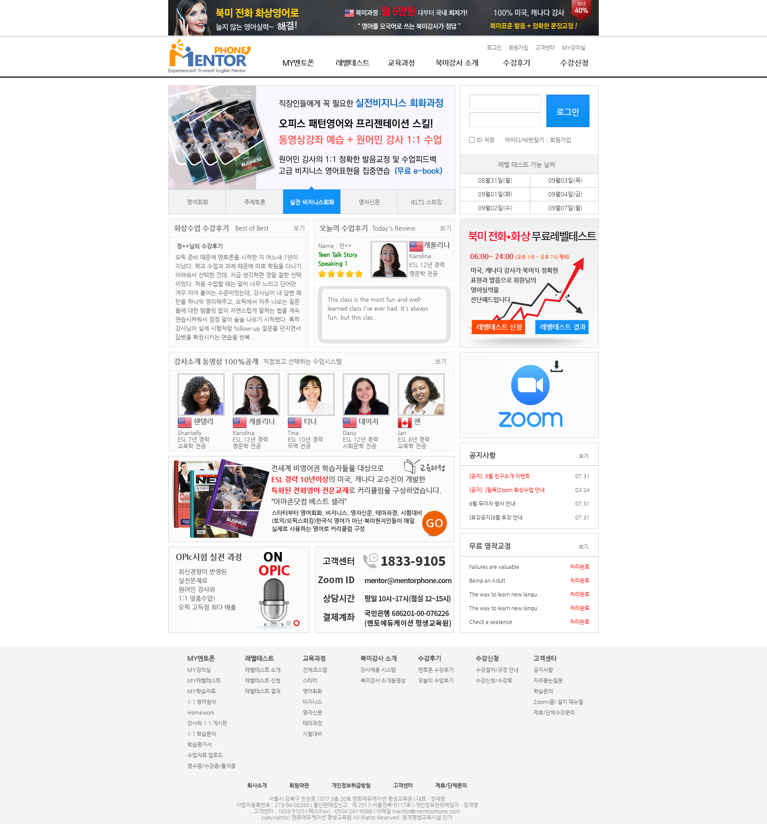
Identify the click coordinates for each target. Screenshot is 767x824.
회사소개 (257, 785)
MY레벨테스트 (204, 680)
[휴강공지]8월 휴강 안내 (495, 517)
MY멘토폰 (298, 62)
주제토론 (254, 202)
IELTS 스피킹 (426, 202)
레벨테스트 (353, 62)
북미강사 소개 (456, 62)
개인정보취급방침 (351, 785)
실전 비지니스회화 (312, 202)
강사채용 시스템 (378, 670)
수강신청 (574, 62)
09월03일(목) (565, 180)
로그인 (494, 47)
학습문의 (543, 691)
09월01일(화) (495, 194)
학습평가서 (199, 744)
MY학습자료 (201, 691)
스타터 (310, 680)
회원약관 (299, 785)
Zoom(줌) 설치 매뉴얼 (558, 702)
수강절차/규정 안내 (497, 670)
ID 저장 (484, 139)
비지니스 (312, 702)
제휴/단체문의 (451, 785)
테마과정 (312, 723)
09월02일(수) (495, 207)
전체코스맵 (315, 670)
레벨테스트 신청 (263, 680)
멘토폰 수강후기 (436, 670)
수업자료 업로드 (205, 755)
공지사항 (543, 670)
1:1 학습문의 (201, 734)
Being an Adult (487, 580)
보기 (299, 228)
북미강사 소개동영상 (383, 680)
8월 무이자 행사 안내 (492, 503)
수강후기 (516, 62)
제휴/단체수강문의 (554, 712)
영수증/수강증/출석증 (211, 766)
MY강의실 (573, 47)
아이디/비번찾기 (524, 139)
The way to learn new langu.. (505, 594)
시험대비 (312, 734)
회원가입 (518, 47)
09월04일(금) (565, 194)
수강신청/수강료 (494, 680)
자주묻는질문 (548, 680)
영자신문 (369, 202)
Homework (200, 712)
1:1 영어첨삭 (201, 702)
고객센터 (545, 47)
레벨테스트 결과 (263, 691)
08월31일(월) (495, 180)
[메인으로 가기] (209, 55)
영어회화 (197, 202)
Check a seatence (490, 622)
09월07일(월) (565, 207)
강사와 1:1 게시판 (207, 723)
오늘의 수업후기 (436, 680)
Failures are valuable (494, 567)
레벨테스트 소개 (263, 670)
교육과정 (401, 62)
